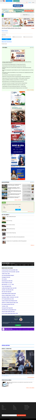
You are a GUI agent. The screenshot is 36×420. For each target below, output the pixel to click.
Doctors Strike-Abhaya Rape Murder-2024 (10, 313)
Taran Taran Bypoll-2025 (6, 286)
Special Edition (6, 345)
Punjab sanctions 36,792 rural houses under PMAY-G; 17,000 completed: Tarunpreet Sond (16, 78)
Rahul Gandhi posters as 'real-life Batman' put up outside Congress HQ (13, 81)
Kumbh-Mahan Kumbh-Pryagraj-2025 (9, 293)
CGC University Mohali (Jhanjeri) (8, 275)
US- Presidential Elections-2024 (8, 298)
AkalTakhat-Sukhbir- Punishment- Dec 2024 (10, 297)
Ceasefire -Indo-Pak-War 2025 (7, 289)
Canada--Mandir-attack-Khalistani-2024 (9, 300)
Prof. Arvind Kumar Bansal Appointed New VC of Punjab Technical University (13, 64)
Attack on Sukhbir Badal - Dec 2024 (8, 295)
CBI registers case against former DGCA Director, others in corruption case (13, 84)
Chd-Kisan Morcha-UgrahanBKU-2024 (9, 309)
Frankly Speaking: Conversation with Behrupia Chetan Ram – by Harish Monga (14, 86)
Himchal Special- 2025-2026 (7, 280)
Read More (18, 325)
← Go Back (32, 28)
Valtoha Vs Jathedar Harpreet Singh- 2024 (10, 302)
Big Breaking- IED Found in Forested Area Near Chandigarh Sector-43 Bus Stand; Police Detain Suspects (16, 68)
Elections (14, 406)
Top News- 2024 (5, 306)
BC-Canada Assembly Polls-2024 (8, 304)
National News (26, 405)
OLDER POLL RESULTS (31, 211)
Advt (13, 405)
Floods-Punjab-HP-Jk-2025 (7, 282)
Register (33, 2)
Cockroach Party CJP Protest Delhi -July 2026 (10, 271)
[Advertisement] (18, 254)
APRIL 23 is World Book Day (10, 228)
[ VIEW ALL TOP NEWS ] (30, 89)
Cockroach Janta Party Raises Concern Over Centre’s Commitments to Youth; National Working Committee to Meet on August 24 (16, 62)
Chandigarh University (6, 277)
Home (2, 405)
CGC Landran (4, 279)
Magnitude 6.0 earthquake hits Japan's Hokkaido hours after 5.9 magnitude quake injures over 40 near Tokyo (17, 70)
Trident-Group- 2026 (6, 273)
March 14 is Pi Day (9, 220)
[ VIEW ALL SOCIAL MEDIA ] (30, 387)
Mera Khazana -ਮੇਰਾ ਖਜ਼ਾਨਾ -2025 (8, 284)
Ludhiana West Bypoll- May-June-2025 (9, 288)
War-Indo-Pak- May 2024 (6, 291)
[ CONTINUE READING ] (30, 377)
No (19, 206)
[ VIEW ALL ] (32, 245)
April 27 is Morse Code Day (10, 224)
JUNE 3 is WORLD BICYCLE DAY (11, 216)
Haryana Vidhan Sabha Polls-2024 (8, 311)
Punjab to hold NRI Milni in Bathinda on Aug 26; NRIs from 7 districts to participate (14, 79)
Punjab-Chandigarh (26, 406)
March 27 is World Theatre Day (11, 232)
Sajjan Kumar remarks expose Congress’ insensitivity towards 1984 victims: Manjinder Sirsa (16, 76)
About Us (3, 406)
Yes (4, 206)
